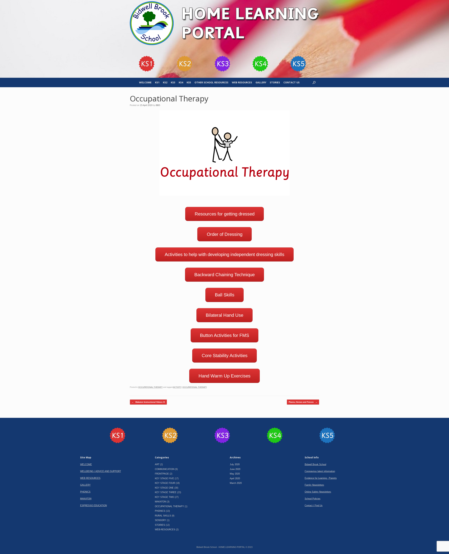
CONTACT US (291, 82)
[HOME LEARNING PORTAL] (224, 23)
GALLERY (261, 82)
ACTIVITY (177, 387)
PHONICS (85, 491)
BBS (158, 105)
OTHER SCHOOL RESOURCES (211, 82)
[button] (314, 82)
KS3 (173, 82)
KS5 (189, 82)
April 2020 (235, 478)
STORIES (275, 82)
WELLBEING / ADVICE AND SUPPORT (100, 471)
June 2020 (235, 469)
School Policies (312, 498)
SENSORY (160, 520)
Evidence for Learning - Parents (321, 478)
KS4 (181, 82)
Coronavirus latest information (320, 471)
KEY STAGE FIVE (164, 478)
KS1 (157, 82)
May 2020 (235, 473)
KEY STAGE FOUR (165, 483)
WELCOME (145, 82)
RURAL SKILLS (163, 515)
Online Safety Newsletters (318, 491)
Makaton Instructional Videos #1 (148, 402)
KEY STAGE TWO (164, 497)
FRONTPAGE (162, 473)
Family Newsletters (314, 485)
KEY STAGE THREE (165, 492)
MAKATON (85, 498)
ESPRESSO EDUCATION (93, 505)
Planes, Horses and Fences (303, 402)
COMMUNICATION (164, 469)
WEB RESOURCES (242, 82)
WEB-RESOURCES (165, 529)
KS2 (165, 82)
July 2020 (235, 464)
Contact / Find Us (314, 505)
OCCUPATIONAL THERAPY (150, 387)
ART (157, 464)
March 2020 (236, 483)
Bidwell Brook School (315, 464)
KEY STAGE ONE (164, 487)
